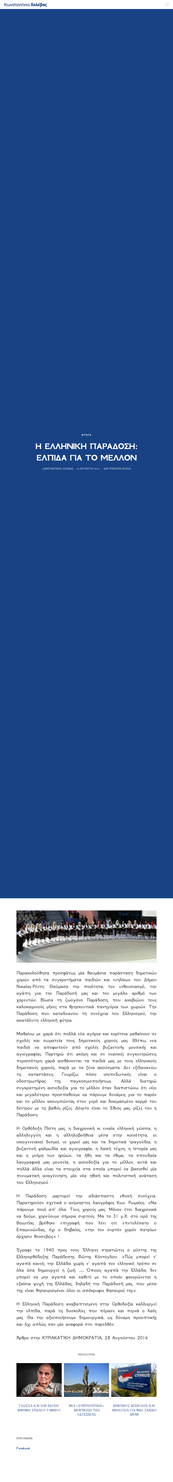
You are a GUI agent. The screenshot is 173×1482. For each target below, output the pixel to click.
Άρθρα (86, 434)
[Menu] (166, 4)
